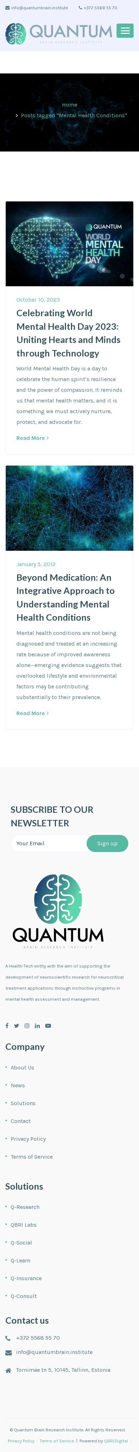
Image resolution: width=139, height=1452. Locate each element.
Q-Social (21, 1242)
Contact (21, 1121)
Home (69, 104)
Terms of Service (32, 1156)
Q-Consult (24, 1296)
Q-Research (25, 1207)
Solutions (23, 1103)
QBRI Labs (24, 1224)
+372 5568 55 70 (100, 7)
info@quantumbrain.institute (39, 7)
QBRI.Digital (116, 1440)
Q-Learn (20, 1260)
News (18, 1085)
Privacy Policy (28, 1138)
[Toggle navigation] (125, 31)
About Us (22, 1067)
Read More (30, 438)
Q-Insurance (26, 1278)
